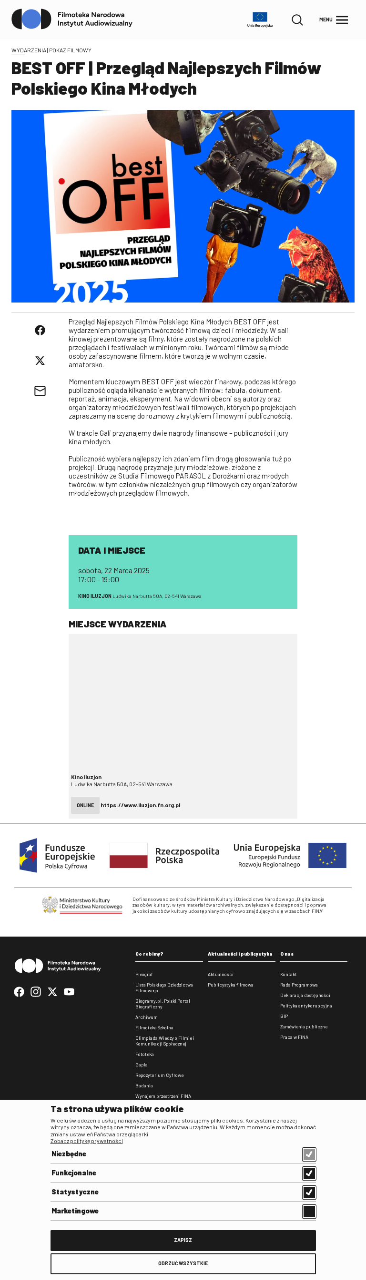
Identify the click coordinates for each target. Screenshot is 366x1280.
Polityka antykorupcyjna (306, 1005)
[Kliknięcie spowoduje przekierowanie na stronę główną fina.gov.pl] (72, 19)
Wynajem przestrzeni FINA (163, 1096)
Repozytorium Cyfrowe (159, 1075)
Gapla (141, 1064)
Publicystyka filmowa (231, 984)
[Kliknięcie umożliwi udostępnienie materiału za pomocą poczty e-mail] (40, 391)
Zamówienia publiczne (303, 1026)
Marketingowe (75, 1210)
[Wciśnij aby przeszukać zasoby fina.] (297, 20)
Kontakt (288, 974)
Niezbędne (68, 1153)
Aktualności (221, 974)
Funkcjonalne (73, 1172)
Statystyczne (75, 1191)
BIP (284, 1016)
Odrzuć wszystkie (183, 1263)
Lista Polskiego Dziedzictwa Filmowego (164, 987)
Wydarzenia (28, 50)
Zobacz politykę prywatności (87, 1140)
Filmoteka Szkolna (154, 1027)
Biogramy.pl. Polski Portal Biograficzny (162, 1003)
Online (85, 805)
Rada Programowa (299, 984)
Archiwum (146, 1017)
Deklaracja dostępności (305, 995)
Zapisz (183, 1240)
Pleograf (144, 974)
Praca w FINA (294, 1037)
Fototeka (144, 1054)
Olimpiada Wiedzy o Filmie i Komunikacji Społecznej (164, 1040)
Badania (144, 1085)
